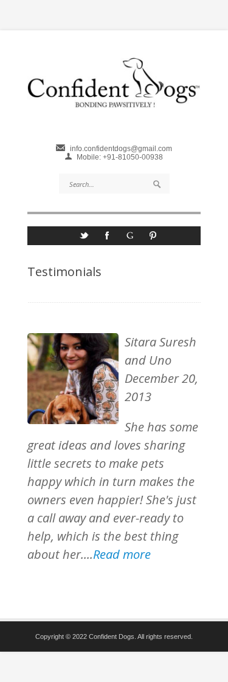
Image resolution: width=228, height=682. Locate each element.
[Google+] (130, 239)
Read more (122, 554)
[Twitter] (84, 239)
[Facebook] (107, 239)
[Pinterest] (153, 239)
